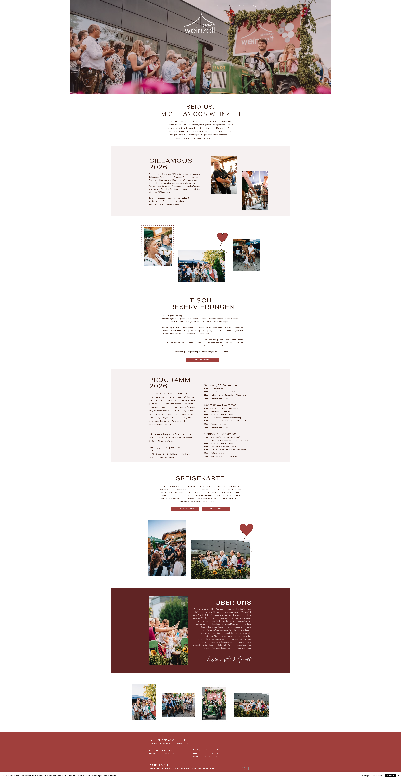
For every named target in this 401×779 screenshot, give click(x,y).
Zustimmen (390, 776)
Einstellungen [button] (365, 776)
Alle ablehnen (377, 776)
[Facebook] (248, 769)
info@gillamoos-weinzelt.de (170, 204)
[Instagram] (243, 769)
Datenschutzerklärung (110, 776)
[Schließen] (398, 775)
